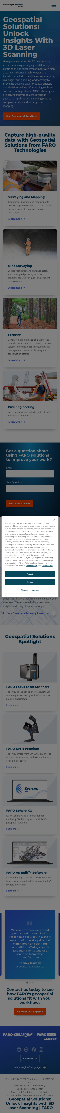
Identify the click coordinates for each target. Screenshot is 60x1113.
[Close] (54, 519)
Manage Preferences (30, 590)
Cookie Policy (31, 565)
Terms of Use (47, 565)
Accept (30, 574)
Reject (30, 582)
